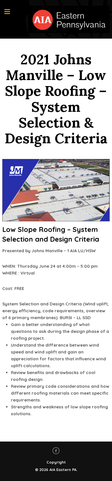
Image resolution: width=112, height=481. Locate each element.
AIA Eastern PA (62, 469)
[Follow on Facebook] (56, 450)
